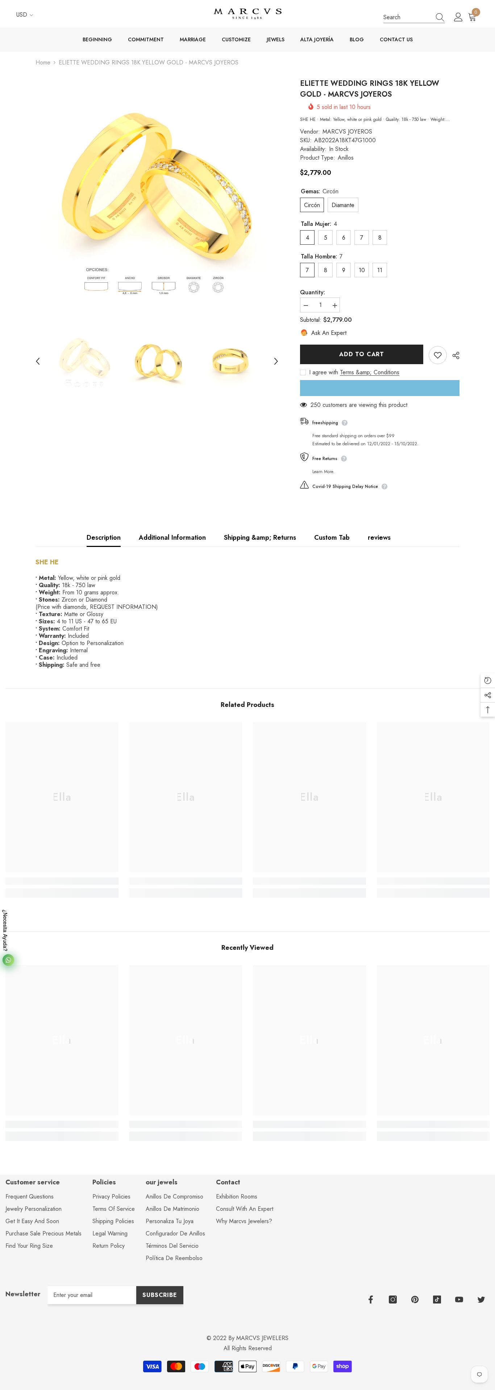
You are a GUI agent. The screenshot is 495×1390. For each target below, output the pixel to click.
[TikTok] (437, 1299)
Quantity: (312, 292)
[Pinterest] (415, 1299)
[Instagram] (392, 1299)
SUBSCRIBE (159, 1295)
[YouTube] (459, 1299)
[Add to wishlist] (438, 355)
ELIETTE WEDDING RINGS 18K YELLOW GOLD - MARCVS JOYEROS (369, 89)
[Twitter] (481, 1299)
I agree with (323, 372)
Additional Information (172, 537)
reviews (379, 537)
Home (43, 62)
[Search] (414, 17)
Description (104, 537)
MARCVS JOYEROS (347, 131)
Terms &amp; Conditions (369, 372)
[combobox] (407, 17)
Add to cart (361, 354)
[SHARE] (453, 355)
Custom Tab (332, 537)
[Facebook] (370, 1299)
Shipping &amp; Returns (260, 537)
